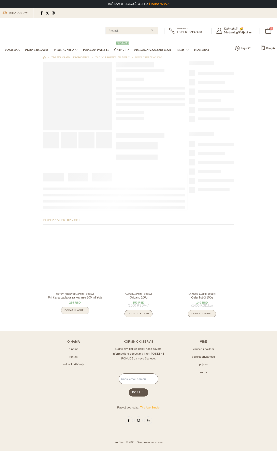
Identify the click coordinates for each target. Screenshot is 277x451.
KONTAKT (202, 49)
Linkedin (148, 420)
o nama (73, 349)
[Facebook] (41, 13)
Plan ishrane (36, 49)
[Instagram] (53, 13)
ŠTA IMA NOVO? (159, 3)
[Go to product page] (75, 259)
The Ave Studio (150, 407)
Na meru (129, 294)
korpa (203, 372)
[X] (47, 13)
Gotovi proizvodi (66, 294)
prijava (203, 364)
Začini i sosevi (85, 294)
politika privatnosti (203, 356)
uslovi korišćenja (73, 364)
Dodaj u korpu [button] (75, 310)
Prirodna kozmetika (152, 49)
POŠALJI (138, 392)
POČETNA (12, 49)
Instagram (138, 420)
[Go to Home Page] (44, 57)
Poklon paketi (96, 49)
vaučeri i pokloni (203, 349)
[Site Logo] (17, 32)
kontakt (73, 356)
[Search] (152, 30)
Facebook (129, 420)
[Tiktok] (59, 13)
